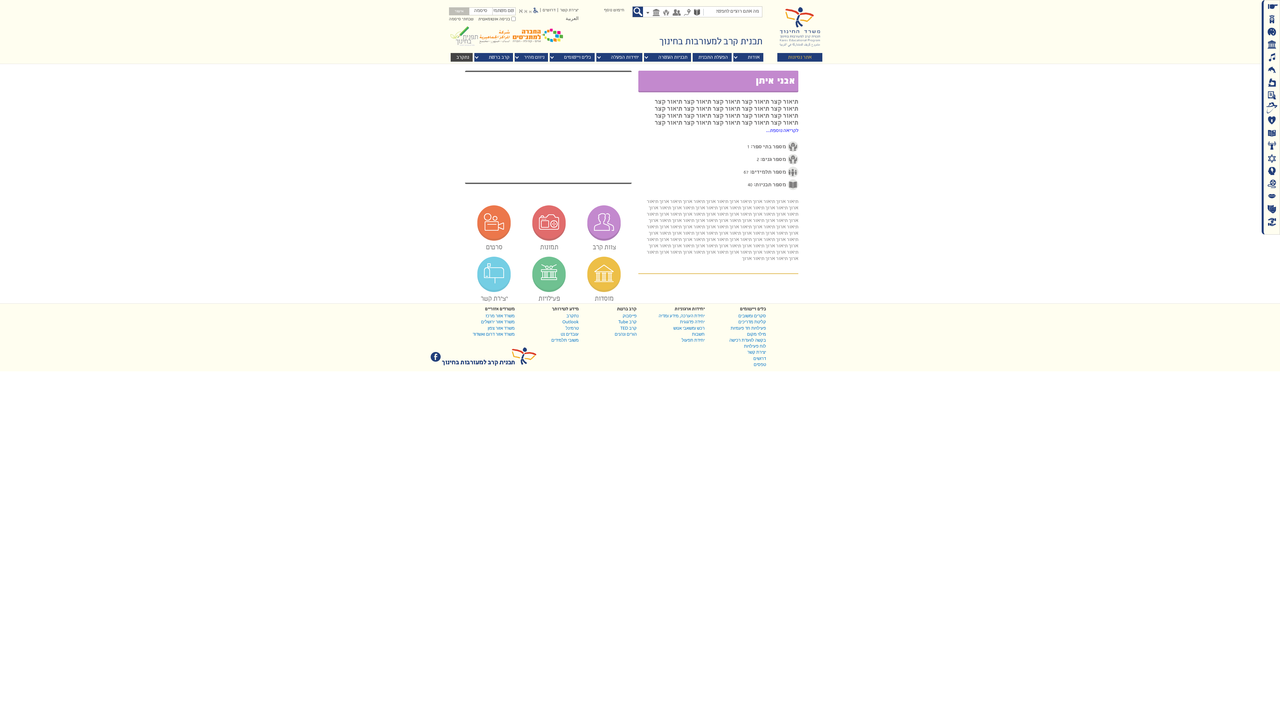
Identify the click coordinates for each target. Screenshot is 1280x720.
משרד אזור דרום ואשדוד (494, 334)
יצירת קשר (569, 10)
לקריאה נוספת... (782, 131)
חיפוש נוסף (614, 10)
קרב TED (628, 328)
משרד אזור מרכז (500, 316)
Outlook (570, 322)
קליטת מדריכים (752, 322)
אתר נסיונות (800, 57)
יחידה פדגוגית (692, 322)
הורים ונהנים (626, 334)
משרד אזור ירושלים (498, 322)
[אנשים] (677, 13)
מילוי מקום (756, 334)
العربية (572, 19)
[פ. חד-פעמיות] (687, 13)
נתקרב (572, 316)
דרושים (549, 10)
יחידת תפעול (693, 340)
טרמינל (572, 328)
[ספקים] (666, 13)
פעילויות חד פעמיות (748, 328)
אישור (459, 11)
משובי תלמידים (565, 340)
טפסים (760, 364)
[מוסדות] (656, 13)
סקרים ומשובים (752, 316)
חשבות (698, 334)
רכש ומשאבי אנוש (689, 328)
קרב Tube (627, 322)
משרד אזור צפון (501, 328)
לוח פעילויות (755, 346)
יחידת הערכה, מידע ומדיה (682, 316)
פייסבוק (630, 316)
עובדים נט (570, 334)
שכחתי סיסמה (461, 19)
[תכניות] (697, 13)
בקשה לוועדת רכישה (747, 340)
